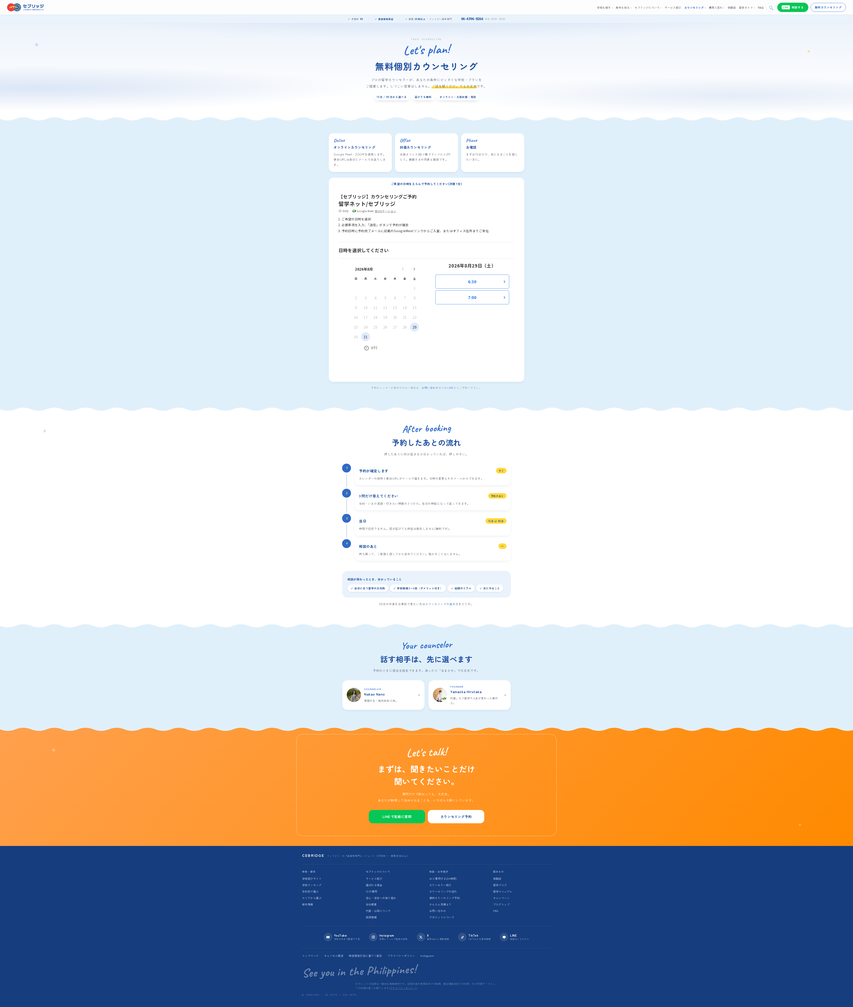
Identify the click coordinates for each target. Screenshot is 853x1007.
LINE (450, 388)
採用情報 (371, 917)
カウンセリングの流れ (443, 891)
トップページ (310, 955)
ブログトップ (501, 904)
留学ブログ (500, 885)
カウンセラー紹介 (440, 885)
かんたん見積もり (440, 904)
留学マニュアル (502, 891)
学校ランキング (311, 885)
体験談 (497, 878)
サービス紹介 (374, 878)
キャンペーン (501, 898)
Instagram (427, 955)
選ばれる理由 (374, 885)
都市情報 (307, 904)
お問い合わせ (430, 388)
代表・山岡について (378, 911)
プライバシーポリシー (401, 955)
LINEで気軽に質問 (397, 816)
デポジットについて (441, 917)
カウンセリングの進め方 (441, 604)
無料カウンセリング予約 (444, 898)
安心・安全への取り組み (381, 898)
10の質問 (371, 891)
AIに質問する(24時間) (443, 878)
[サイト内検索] (770, 7)
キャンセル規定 (333, 955)
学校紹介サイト (311, 878)
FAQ (495, 911)
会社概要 (371, 904)
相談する (793, 7)
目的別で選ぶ (310, 891)
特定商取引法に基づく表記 (365, 955)
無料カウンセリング (828, 7)
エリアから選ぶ (311, 898)
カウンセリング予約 (456, 816)
